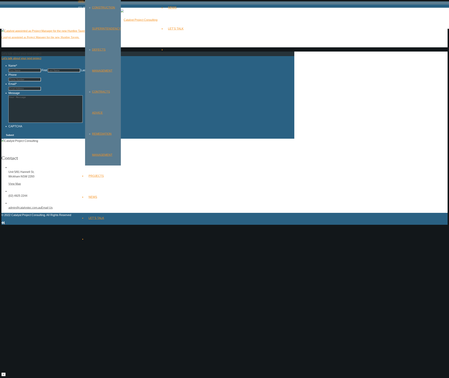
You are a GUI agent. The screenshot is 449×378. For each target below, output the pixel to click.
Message (14, 93)
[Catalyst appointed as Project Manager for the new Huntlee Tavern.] (44, 30)
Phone (12, 74)
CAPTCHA (15, 126)
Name (12, 65)
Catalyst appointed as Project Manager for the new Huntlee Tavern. (40, 37)
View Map (14, 183)
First (44, 70)
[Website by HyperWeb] (3, 222)
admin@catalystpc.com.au (24, 207)
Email (12, 83)
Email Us (47, 207)
